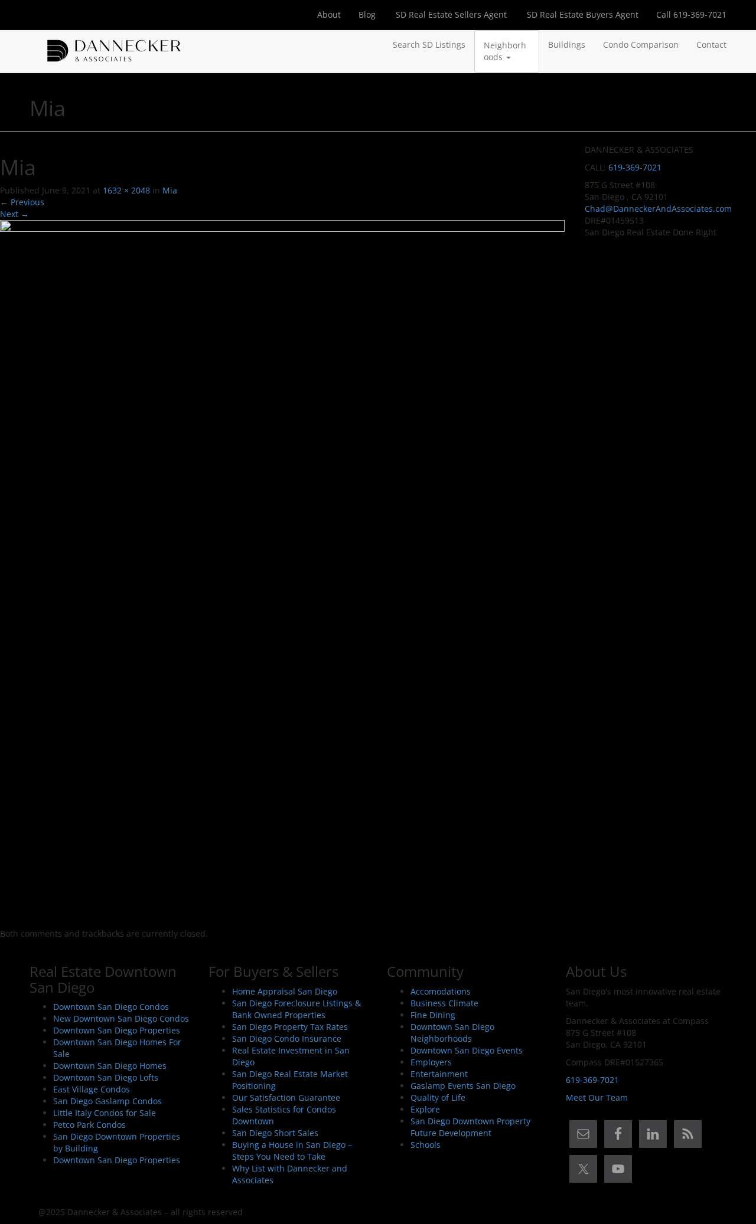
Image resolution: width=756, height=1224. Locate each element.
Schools (425, 1144)
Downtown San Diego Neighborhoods (452, 1032)
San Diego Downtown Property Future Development (470, 1126)
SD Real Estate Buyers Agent (581, 14)
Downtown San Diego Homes (110, 1065)
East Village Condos (91, 1089)
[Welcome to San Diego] (114, 45)
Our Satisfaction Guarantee (286, 1097)
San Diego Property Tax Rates (290, 1026)
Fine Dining (432, 1014)
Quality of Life (437, 1097)
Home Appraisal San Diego (284, 991)
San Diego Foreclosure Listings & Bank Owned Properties (296, 1008)
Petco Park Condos (89, 1124)
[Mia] (282, 573)
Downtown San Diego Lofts (105, 1077)
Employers (431, 1062)
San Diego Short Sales (275, 1132)
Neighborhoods (505, 51)
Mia (169, 190)
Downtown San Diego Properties (116, 1030)
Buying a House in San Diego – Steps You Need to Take (292, 1150)
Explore (425, 1109)
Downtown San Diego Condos (111, 1006)
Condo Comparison (641, 44)
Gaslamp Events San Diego (463, 1085)
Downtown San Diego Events (466, 1050)
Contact (711, 44)
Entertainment (439, 1073)
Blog (367, 14)
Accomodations (440, 991)
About (329, 14)
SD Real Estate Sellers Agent (450, 14)
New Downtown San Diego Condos (121, 1018)
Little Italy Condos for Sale (104, 1112)
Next (14, 213)
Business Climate (444, 1003)
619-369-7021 (635, 167)
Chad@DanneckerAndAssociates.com (658, 208)
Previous (22, 202)
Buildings (566, 44)
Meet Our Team (597, 1097)
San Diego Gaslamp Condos (107, 1101)
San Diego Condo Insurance (286, 1038)
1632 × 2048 (126, 190)
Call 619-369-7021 (691, 14)
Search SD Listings (429, 44)
